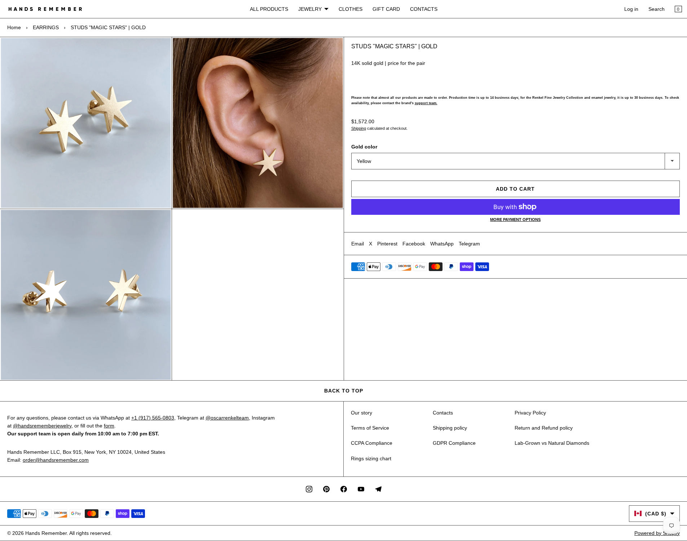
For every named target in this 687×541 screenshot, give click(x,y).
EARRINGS (46, 27)
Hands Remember (46, 533)
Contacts (443, 413)
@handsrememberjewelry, (43, 426)
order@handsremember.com (56, 460)
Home (14, 27)
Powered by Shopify (657, 533)
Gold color (364, 147)
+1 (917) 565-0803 (152, 418)
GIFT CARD (386, 9)
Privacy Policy (530, 413)
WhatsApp (442, 244)
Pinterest (387, 244)
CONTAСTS (423, 9)
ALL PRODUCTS (269, 9)
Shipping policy (450, 428)
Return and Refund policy (544, 428)
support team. (426, 103)
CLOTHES (350, 9)
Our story (361, 413)
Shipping (358, 128)
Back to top (343, 391)
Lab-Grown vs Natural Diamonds (552, 443)
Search (656, 9)
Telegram (469, 244)
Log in (631, 9)
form (109, 426)
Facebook (413, 244)
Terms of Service (370, 428)
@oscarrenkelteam (227, 418)
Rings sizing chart (371, 458)
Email (357, 244)
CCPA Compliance (371, 443)
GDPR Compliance (454, 443)
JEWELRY (310, 9)
